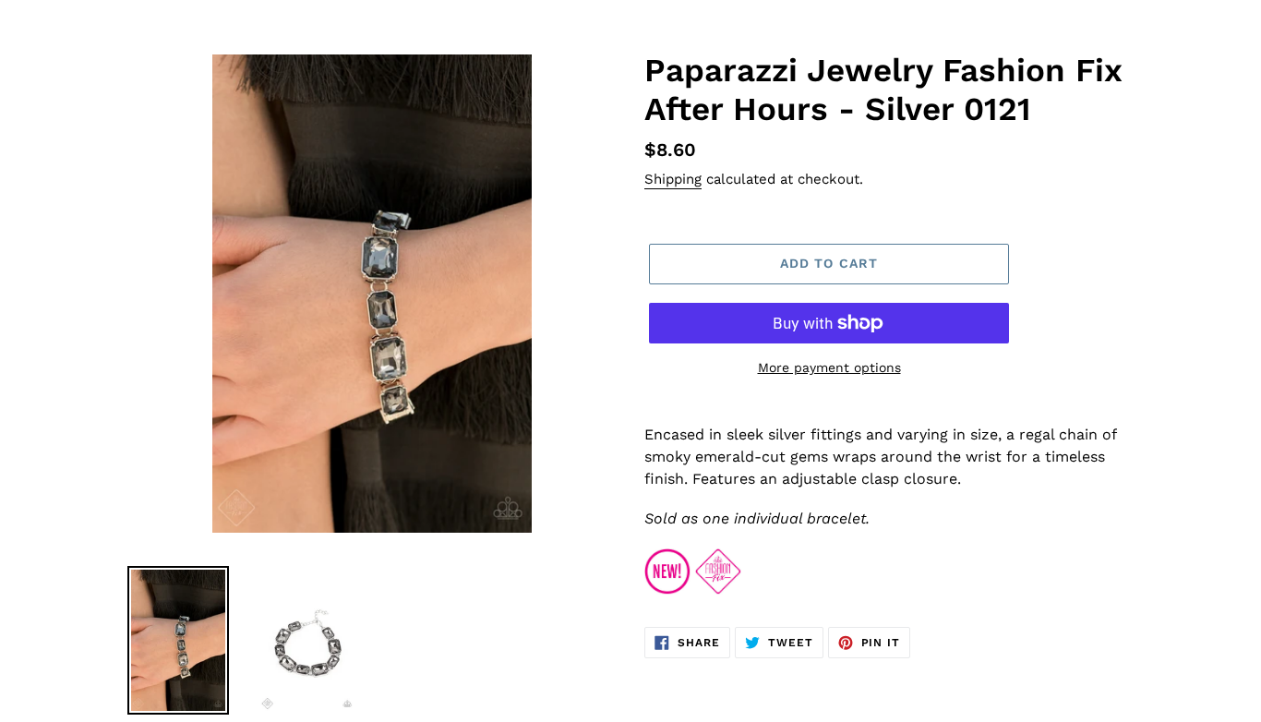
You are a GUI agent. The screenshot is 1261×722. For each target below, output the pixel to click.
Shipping (673, 179)
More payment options (829, 367)
